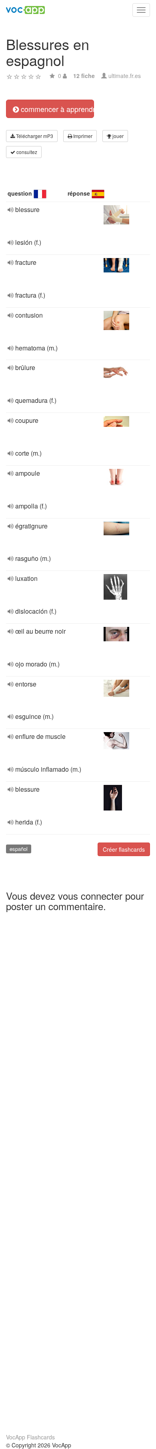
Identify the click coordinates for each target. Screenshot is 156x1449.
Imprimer (82, 135)
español (19, 849)
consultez (26, 151)
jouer (117, 135)
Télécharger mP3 (34, 135)
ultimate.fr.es (124, 76)
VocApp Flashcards (30, 1437)
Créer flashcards (124, 849)
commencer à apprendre (56, 109)
